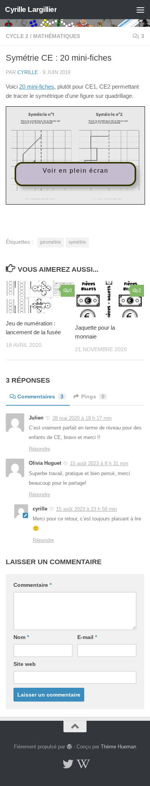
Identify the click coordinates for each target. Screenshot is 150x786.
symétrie (77, 242)
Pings (93, 396)
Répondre (39, 449)
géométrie (50, 242)
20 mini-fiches (36, 86)
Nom (21, 637)
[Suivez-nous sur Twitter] (68, 764)
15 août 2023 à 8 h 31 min (99, 463)
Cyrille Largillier (31, 9)
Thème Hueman (118, 747)
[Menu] (140, 9)
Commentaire (32, 585)
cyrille (27, 72)
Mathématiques (56, 36)
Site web (24, 664)
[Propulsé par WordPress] (69, 746)
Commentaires (40, 396)
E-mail (87, 637)
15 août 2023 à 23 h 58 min (86, 509)
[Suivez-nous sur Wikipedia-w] (82, 764)
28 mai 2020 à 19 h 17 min (82, 418)
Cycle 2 (17, 36)
